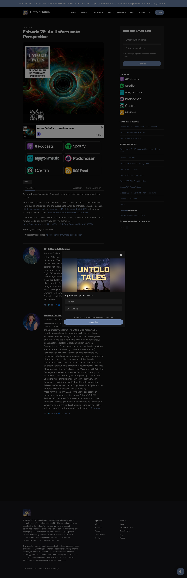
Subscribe (93, 322)
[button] (121, 254)
